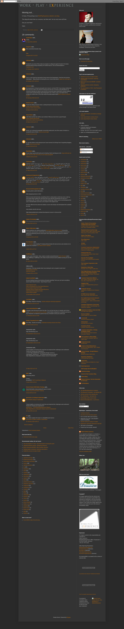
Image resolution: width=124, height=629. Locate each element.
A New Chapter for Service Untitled (88, 315)
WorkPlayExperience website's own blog (48, 16)
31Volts (83, 243)
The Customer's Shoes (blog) (88, 336)
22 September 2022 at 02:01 (33, 333)
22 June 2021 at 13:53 (31, 261)
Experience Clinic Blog (87, 267)
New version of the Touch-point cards (89, 295)
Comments (84, 152)
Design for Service (86, 288)
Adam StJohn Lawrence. (87, 431)
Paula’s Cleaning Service (32, 320)
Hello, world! (84, 240)
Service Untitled (85, 314)
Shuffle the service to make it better (32, 451)
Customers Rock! (85, 326)
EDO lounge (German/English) (88, 368)
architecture (26, 487)
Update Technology (31, 219)
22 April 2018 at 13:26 (31, 134)
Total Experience (85, 366)
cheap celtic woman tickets (32, 106)
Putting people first (86, 252)
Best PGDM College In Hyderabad (34, 399)
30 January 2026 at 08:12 (32, 421)
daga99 (51, 154)
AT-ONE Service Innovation (88, 294)
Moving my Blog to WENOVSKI (88, 354)
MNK (27, 373)
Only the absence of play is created (89, 421)
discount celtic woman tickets (33, 108)
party (24, 511)
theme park (26, 509)
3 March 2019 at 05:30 (31, 156)
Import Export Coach (31, 284)
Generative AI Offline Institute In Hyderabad (36, 419)
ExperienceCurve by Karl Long (89, 230)
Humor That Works (86, 235)
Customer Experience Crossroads (90, 304)
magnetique (29, 37)
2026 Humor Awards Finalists (87, 236)
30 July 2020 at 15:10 (31, 223)
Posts (82, 149)
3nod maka (29, 161)
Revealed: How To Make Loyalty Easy (89, 268)
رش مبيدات (38, 180)
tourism (25, 500)
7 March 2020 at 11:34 (31, 214)
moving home (84, 343)
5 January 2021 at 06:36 (32, 237)
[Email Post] (41, 29)
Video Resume (62, 256)
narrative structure (27, 465)
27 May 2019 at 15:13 (31, 170)
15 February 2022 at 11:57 (32, 303)
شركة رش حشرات (35, 182)
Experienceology (85, 371)
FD (27, 416)
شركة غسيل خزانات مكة (48, 163)
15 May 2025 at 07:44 (31, 368)
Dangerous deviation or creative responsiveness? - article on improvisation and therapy (90, 301)
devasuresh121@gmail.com (33, 188)
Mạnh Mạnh (29, 151)
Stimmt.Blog (84, 376)
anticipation (26, 494)
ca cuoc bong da (45, 154)
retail (24, 470)
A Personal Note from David (87, 358)
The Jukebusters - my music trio (88, 396)
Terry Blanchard (85, 239)
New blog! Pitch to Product (87, 323)
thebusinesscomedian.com (86, 547)
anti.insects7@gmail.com (32, 175)
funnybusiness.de (83, 548)
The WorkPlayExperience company (89, 390)
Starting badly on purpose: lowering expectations (35, 449)
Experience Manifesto (86, 356)
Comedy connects (85, 413)
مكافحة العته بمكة (45, 168)
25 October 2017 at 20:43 (32, 69)
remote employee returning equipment (51, 301)
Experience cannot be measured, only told (91, 423)
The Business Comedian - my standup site (91, 392)
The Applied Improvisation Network (90, 298)
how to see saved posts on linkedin (38, 312)
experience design (28, 457)
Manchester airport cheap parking (34, 120)
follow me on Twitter (97, 139)
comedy (25, 472)
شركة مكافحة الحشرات (53, 177)
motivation (26, 469)
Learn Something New (31, 308)
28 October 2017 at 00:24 (32, 81)
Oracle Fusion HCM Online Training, (35, 387)
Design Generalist (85, 342)
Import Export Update (31, 292)
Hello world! (83, 264)
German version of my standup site (89, 394)
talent (24, 480)
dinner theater (26, 502)
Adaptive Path (84, 283)
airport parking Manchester (32, 118)
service (25, 463)
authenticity (26, 474)
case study (26, 476)
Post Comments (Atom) (34, 430)
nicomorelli (84, 318)
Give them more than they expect (89, 415)
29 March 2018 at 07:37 (32, 122)
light (24, 491)
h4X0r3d (25, 513)
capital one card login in (65, 79)
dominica (25, 496)
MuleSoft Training (30, 271)
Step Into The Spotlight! (87, 258)
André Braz (84, 360)
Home (44, 428)
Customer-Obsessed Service (87, 327)
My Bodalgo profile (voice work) (88, 398)
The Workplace (85, 383)
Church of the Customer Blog (88, 374)
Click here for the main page (30, 437)
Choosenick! (84, 322)
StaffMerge (29, 254)
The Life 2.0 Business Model (87, 319)
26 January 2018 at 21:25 (32, 98)
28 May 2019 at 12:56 (31, 184)
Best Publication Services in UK (54, 230)
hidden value (26, 504)
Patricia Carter (30, 102)
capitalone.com (30, 67)
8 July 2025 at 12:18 (31, 392)
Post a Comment (28, 424)
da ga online (65, 153)
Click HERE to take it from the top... (31, 520)
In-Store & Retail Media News (88, 346)
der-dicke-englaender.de (85, 553)
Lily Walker (29, 299)
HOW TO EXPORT (30, 278)
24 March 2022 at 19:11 (32, 324)
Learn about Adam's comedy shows (89, 117)
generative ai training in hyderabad (35, 397)
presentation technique (29, 461)
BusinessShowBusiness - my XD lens (90, 399)
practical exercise (27, 481)
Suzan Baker (29, 115)
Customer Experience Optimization (90, 247)
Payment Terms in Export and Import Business (37, 289)
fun (24, 467)
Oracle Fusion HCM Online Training (35, 390)
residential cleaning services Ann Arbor (51, 322)
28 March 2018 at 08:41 (32, 110)
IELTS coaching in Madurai (39, 380)
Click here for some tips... (87, 61)
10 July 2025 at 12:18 (31, 411)
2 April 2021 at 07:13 (31, 249)
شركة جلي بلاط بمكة (59, 165)
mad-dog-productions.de (85, 552)
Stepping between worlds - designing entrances (35, 445)
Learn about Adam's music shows (89, 119)
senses (25, 498)
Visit (89, 573)
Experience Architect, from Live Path (90, 310)
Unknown (28, 60)
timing (24, 493)
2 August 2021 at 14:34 (31, 273)
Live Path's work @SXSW (87, 311)
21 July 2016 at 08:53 (31, 42)
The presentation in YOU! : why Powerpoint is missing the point (38, 443)
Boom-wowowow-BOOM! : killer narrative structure (35, 447)
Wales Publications (31, 228)
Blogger (69, 617)
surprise (25, 478)
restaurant (25, 485)
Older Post (70, 428)
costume (25, 489)
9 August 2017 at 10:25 (31, 55)
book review (26, 507)
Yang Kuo (28, 46)
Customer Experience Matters (89, 278)
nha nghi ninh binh (35, 154)
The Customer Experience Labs (89, 263)
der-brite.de (82, 550)
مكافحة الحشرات (30, 177)
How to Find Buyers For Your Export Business (37, 286)
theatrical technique (28, 459)
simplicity (25, 506)
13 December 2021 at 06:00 (33, 294)
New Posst (83, 244)
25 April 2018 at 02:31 (31, 146)
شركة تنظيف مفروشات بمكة (46, 166)
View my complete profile (85, 451)
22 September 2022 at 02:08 (33, 342)
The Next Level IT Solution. (44, 245)
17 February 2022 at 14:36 (32, 315)
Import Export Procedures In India (34, 291)
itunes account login (44, 132)
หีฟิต (27, 53)
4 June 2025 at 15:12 (31, 382)
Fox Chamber (29, 242)
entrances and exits (28, 483)
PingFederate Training (31, 269)
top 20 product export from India (34, 288)
